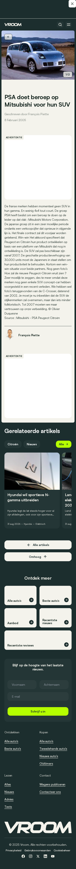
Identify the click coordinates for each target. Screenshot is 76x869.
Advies (8, 799)
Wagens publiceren (52, 784)
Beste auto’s (12, 748)
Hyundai (28, 524)
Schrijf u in (38, 711)
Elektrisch (40, 524)
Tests (8, 807)
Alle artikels (41, 545)
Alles (7, 784)
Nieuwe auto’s (48, 756)
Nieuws (32, 444)
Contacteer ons (50, 792)
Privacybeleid (13, 850)
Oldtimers (46, 763)
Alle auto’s (11, 741)
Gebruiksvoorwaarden (37, 850)
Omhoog (35, 557)
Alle (61, 444)
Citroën (13, 444)
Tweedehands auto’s (53, 748)
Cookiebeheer (62, 850)
